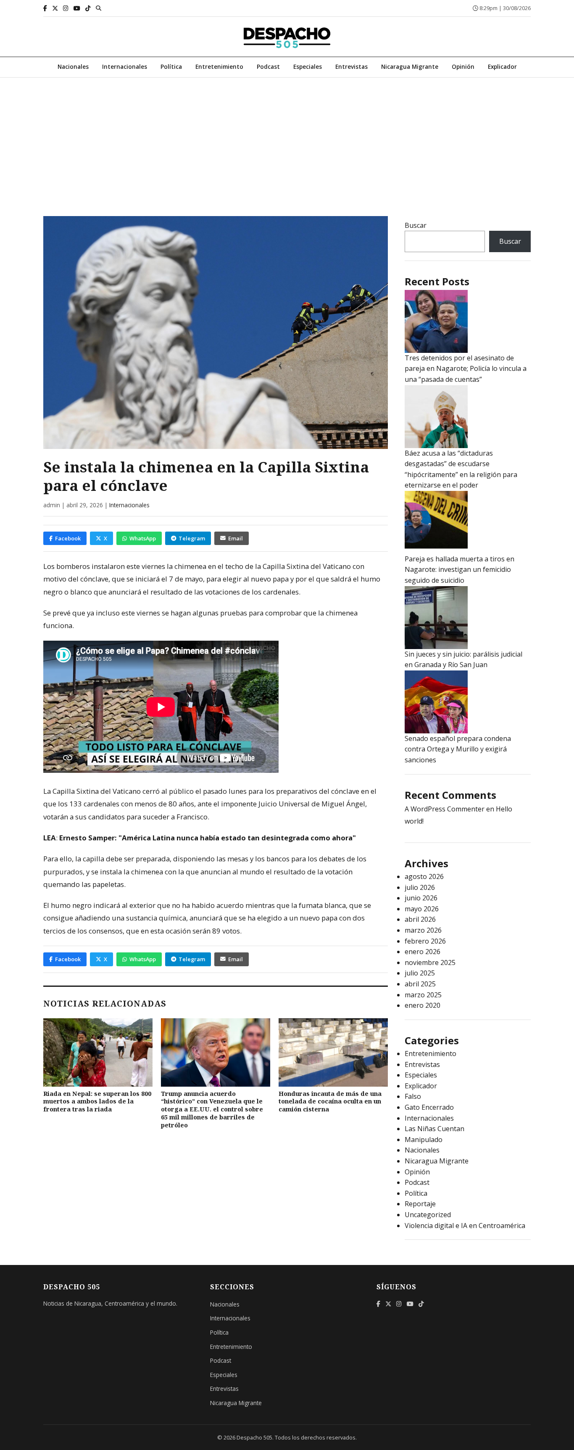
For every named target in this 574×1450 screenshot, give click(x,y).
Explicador (502, 66)
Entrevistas (351, 66)
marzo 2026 (423, 930)
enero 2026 (422, 951)
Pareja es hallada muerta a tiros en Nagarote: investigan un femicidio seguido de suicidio (459, 569)
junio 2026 (421, 897)
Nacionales (73, 66)
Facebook (68, 538)
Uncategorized (428, 1214)
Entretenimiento (219, 66)
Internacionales (124, 66)
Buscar (416, 225)
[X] (55, 8)
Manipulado (423, 1139)
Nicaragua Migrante (409, 66)
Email (235, 538)
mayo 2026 (422, 908)
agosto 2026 (424, 876)
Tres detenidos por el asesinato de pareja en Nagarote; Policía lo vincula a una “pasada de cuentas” (466, 368)
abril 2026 (420, 919)
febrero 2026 (425, 941)
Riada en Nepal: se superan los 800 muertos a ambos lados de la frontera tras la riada (97, 1101)
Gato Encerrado (429, 1107)
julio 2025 (420, 973)
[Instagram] (65, 8)
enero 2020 (422, 1005)
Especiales (307, 66)
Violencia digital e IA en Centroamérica (465, 1225)
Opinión (463, 66)
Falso (413, 1096)
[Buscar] (98, 8)
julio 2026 (420, 887)
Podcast (268, 66)
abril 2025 (420, 983)
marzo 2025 (423, 994)
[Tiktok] (88, 8)
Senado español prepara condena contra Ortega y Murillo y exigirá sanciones (458, 749)
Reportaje (420, 1203)
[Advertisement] (287, 140)
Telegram (192, 538)
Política (171, 66)
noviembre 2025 (430, 962)
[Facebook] (45, 8)
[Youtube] (77, 8)
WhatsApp (142, 538)
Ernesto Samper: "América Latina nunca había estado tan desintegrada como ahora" (207, 837)
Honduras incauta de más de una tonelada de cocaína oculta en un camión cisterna (330, 1101)
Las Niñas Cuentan (434, 1128)
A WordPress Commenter (444, 809)
